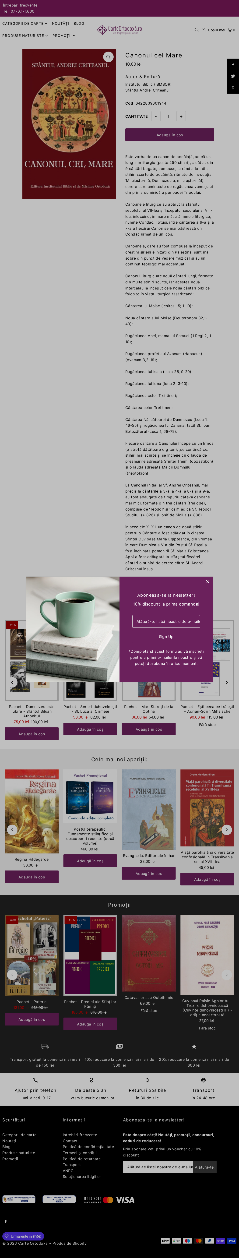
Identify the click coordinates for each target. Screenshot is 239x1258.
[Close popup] (208, 582)
